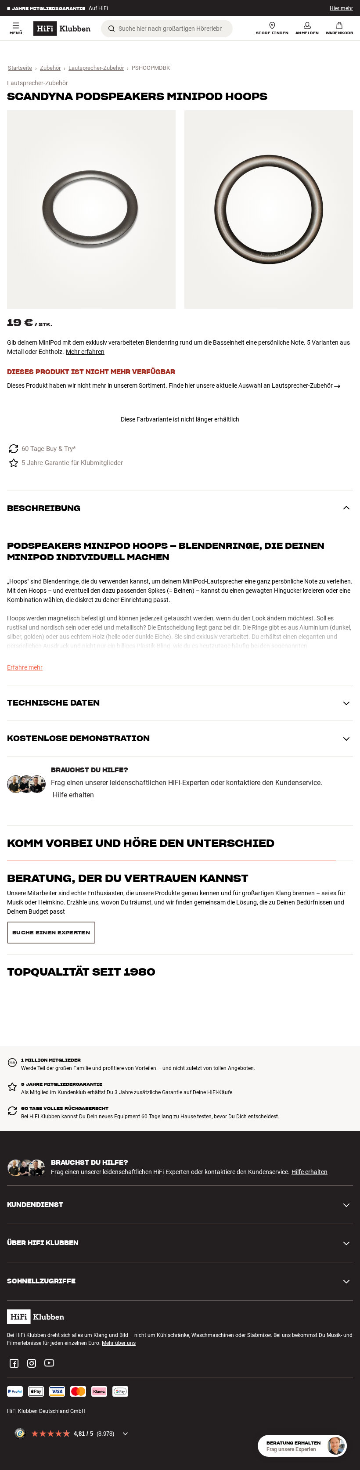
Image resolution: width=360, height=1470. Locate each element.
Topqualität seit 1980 (81, 913)
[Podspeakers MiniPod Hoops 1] (91, 209)
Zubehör (50, 68)
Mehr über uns (119, 1312)
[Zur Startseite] (61, 28)
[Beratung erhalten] (336, 1446)
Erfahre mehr (25, 667)
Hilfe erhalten (73, 795)
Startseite (20, 68)
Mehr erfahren (85, 351)
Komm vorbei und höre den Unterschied (140, 843)
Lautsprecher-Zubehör (96, 68)
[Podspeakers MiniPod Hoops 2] (268, 209)
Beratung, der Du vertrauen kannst (127, 878)
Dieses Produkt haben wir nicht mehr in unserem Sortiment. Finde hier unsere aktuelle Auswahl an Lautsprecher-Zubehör (170, 385)
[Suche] (111, 28)
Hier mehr (341, 8)
